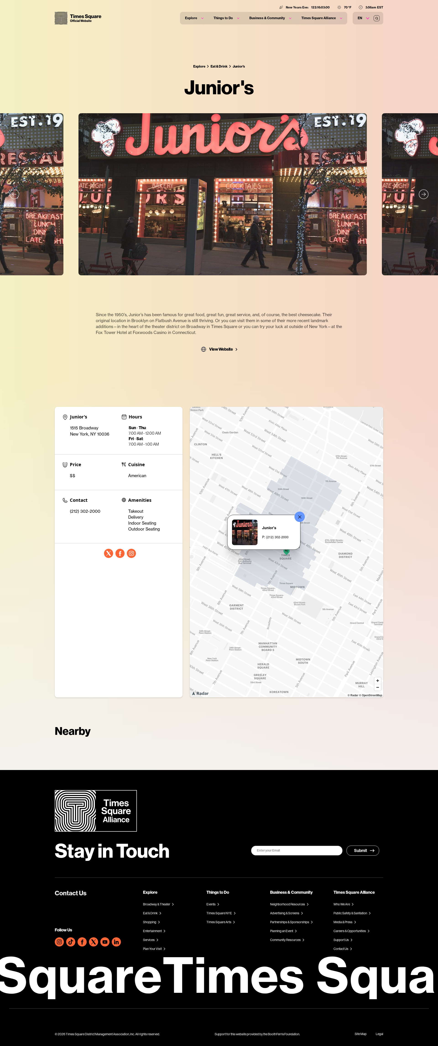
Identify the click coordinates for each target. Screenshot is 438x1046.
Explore (199, 66)
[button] (194, 18)
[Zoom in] (377, 680)
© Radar (353, 695)
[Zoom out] (377, 687)
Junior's (239, 66)
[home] (78, 18)
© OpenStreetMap (370, 695)
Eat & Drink (219, 66)
